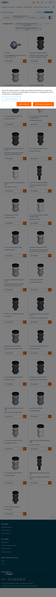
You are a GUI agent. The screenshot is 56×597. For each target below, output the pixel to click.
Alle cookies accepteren (43, 104)
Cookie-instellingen (11, 99)
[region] (28, 98)
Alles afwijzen (24, 104)
